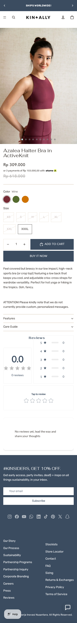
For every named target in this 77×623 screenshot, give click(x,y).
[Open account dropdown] (63, 17)
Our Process (11, 548)
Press (7, 590)
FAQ (48, 566)
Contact (50, 558)
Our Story (9, 541)
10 (54, 139)
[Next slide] (72, 5)
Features (9, 318)
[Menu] (4, 17)
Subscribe (38, 501)
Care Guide (10, 326)
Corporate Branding (16, 576)
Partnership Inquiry (15, 569)
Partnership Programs (17, 562)
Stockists (51, 544)
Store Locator (54, 551)
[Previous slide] (4, 5)
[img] (17, 368)
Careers (8, 583)
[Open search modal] (13, 17)
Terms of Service (56, 594)
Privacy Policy (54, 587)
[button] (53, 342)
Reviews (8, 597)
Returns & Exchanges (59, 580)
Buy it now (38, 256)
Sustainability (12, 555)
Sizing (49, 573)
